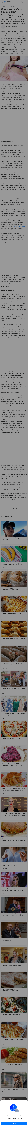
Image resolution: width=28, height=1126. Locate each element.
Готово (14, 1123)
